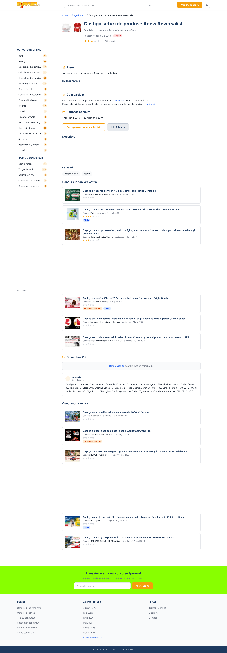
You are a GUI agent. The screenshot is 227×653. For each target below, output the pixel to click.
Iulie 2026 (88, 612)
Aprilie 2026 (89, 627)
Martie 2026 (89, 632)
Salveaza (120, 127)
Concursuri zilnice (26, 612)
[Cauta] (150, 4)
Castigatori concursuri (28, 622)
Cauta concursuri (25, 632)
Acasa (65, 15)
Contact (153, 617)
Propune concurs (189, 5)
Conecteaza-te (116, 366)
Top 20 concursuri (26, 617)
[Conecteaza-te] (207, 5)
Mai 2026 (87, 622)
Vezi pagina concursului (81, 127)
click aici (119, 100)
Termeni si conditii (158, 608)
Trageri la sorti (79, 15)
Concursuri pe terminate (29, 608)
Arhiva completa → (92, 637)
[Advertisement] (32, 29)
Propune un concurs (27, 627)
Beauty (86, 173)
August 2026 (89, 608)
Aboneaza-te (142, 585)
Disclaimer (154, 612)
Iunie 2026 (88, 617)
